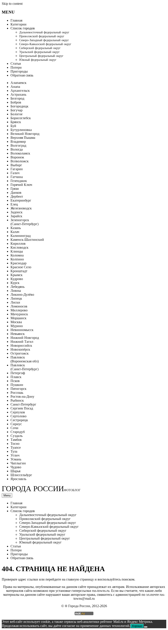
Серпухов (17, 412)
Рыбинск (17, 400)
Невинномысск (21, 330)
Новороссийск (21, 345)
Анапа (15, 86)
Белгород (17, 98)
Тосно (14, 443)
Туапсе (15, 447)
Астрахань (18, 94)
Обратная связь (21, 75)
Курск (14, 283)
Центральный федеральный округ (41, 56)
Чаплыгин (18, 463)
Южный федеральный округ (37, 59)
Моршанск (18, 318)
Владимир (18, 141)
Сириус (16, 424)
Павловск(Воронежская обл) (24, 359)
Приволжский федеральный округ (41, 36)
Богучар (16, 110)
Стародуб (17, 432)
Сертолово (18, 416)
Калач (14, 232)
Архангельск (20, 90)
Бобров (15, 102)
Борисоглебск (20, 118)
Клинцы (16, 251)
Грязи (14, 188)
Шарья (15, 471)
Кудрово (16, 279)
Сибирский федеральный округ (40, 48)
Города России (41, 488)
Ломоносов (18, 306)
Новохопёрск (20, 349)
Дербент (16, 196)
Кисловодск (19, 247)
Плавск (15, 377)
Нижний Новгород (24, 338)
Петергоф (17, 373)
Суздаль (16, 436)
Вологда (16, 149)
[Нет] (145, 627)
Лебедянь (17, 287)
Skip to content (12, 3)
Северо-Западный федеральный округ (44, 40)
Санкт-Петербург (23, 404)
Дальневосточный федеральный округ (44, 32)
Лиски (15, 302)
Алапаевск (18, 83)
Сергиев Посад (21, 408)
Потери (16, 67)
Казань (15, 228)
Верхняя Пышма (22, 137)
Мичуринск (19, 314)
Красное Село (20, 267)
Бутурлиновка (21, 130)
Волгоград (18, 145)
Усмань (15, 459)
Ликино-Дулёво (22, 294)
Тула (13, 451)
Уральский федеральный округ (39, 52)
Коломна (17, 255)
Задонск (16, 212)
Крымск (16, 275)
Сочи (14, 428)
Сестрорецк (19, 420)
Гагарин (16, 169)
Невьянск (17, 334)
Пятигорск (18, 389)
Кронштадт (18, 271)
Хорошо (137, 626)
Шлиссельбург (21, 475)
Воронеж (17, 157)
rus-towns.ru (100, 591)
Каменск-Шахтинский (27, 239)
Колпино (17, 259)
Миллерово (19, 310)
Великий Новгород (24, 134)
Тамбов (16, 440)
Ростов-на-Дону (22, 396)
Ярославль (18, 479)
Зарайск (16, 216)
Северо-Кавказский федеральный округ (45, 44)
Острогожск (19, 353)
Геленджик (18, 181)
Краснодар (18, 263)
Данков (15, 192)
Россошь (16, 392)
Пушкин (16, 385)
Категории (18, 24)
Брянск (15, 122)
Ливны (15, 290)
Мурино (16, 326)
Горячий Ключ (21, 185)
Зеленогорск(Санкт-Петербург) (24, 222)
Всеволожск (19, 161)
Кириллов (18, 243)
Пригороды (19, 71)
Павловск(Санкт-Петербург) (24, 367)
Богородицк (19, 106)
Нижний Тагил (21, 341)
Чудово (15, 467)
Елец (14, 204)
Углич (14, 455)
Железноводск (21, 208)
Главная (16, 20)
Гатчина (16, 177)
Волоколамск (20, 153)
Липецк (16, 298)
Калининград (20, 236)
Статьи (15, 63)
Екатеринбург (20, 200)
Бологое (16, 114)
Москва (16, 322)
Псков (15, 381)
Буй (13, 126)
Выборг (16, 165)
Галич (14, 173)
